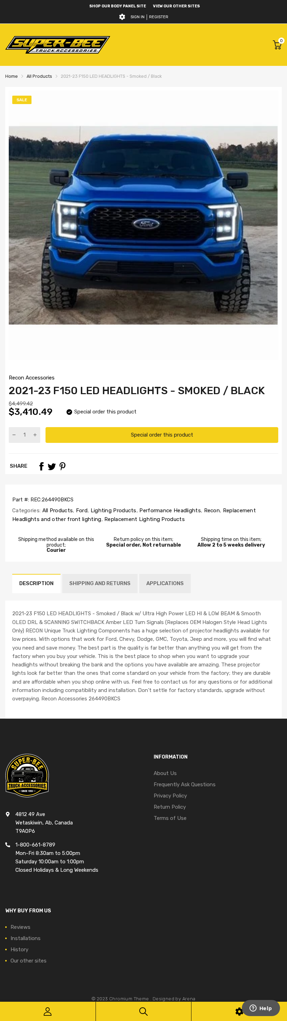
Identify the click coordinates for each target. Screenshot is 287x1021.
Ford (81, 510)
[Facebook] (41, 466)
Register (158, 17)
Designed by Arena (174, 998)
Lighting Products (112, 510)
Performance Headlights (169, 510)
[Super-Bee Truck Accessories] (57, 44)
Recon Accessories (32, 378)
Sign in (138, 17)
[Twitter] (52, 466)
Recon (211, 510)
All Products (57, 510)
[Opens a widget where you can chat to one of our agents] (260, 1008)
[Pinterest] (62, 466)
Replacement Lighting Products (144, 519)
